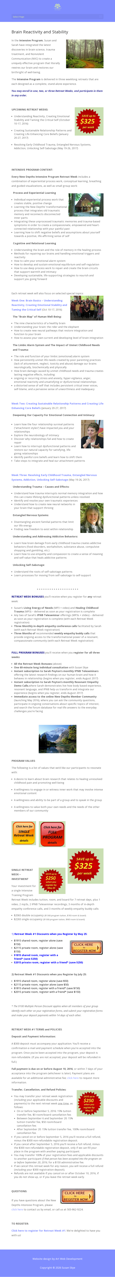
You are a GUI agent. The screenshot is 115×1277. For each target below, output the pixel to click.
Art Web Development (69, 1258)
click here (73, 1078)
